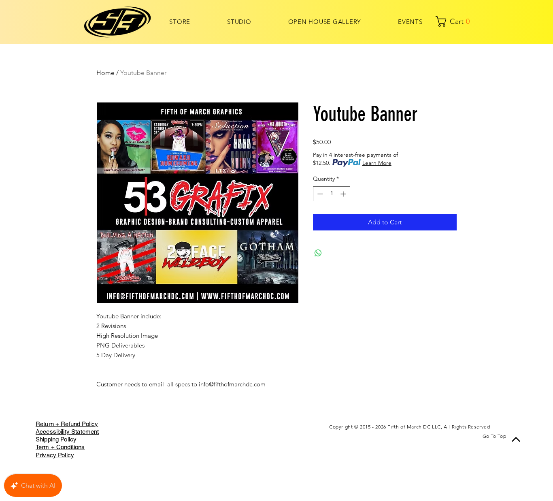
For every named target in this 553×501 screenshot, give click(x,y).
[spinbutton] (331, 194)
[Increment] (344, 194)
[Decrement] (319, 194)
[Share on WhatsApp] (318, 253)
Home (105, 73)
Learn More (376, 162)
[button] (442, 21)
